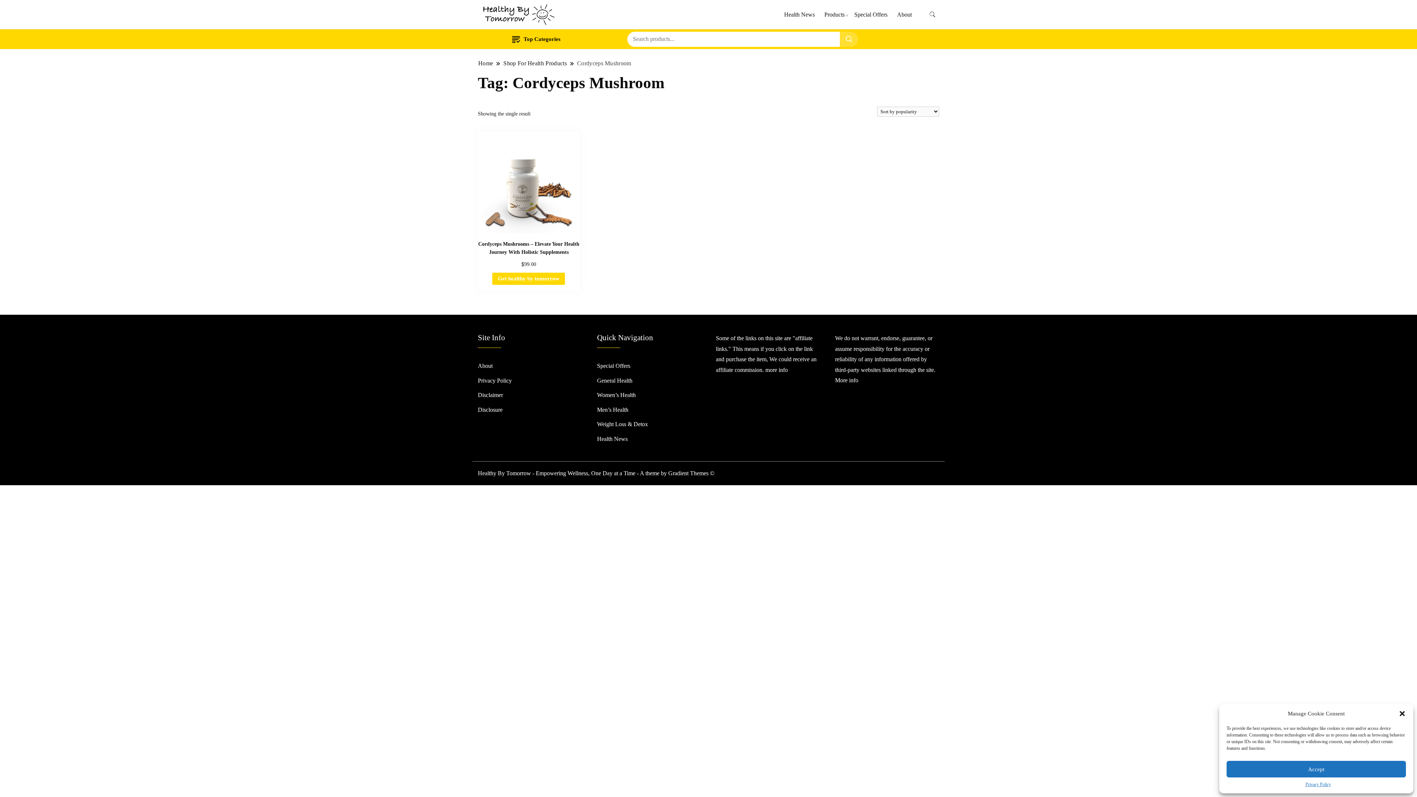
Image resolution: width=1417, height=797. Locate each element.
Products (834, 14)
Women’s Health (616, 395)
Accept (1316, 769)
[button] (1402, 713)
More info (846, 380)
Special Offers (870, 14)
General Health (614, 380)
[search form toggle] (932, 14)
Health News (799, 14)
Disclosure (490, 410)
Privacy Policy (1318, 784)
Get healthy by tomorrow (528, 279)
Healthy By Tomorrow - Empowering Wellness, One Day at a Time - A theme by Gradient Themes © (596, 473)
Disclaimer (490, 395)
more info (776, 370)
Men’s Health (612, 410)
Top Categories (542, 39)
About (904, 14)
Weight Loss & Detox (622, 424)
